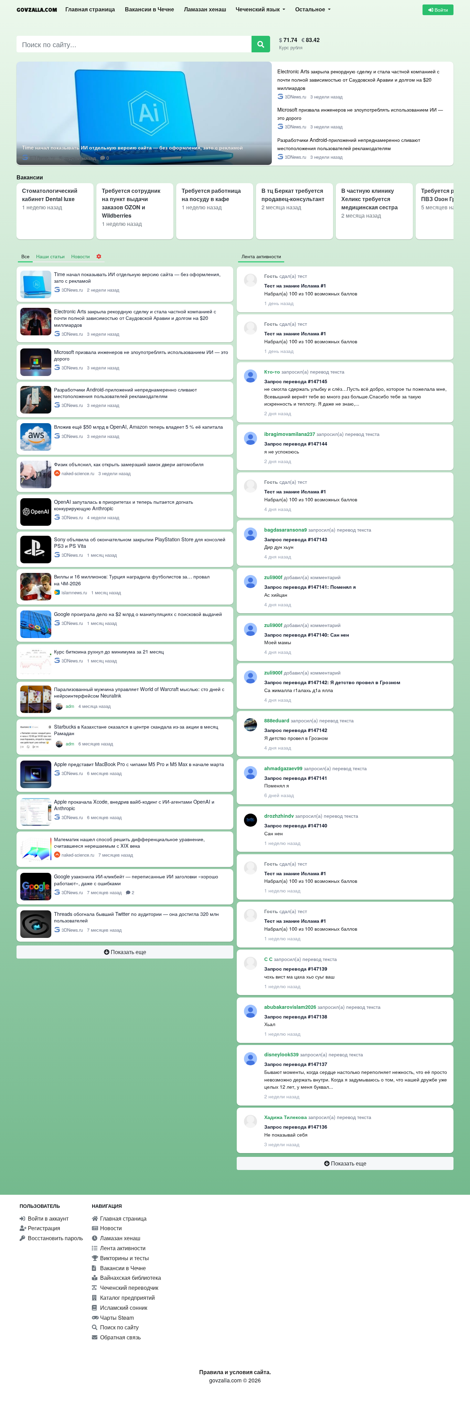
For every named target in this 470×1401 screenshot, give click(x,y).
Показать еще (127, 952)
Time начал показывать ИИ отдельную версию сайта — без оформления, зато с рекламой (132, 147)
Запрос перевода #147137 (295, 1063)
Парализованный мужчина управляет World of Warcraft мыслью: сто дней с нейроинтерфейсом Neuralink (139, 692)
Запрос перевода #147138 (295, 1016)
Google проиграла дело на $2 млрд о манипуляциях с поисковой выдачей (138, 613)
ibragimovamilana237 (290, 433)
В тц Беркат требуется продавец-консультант (292, 195)
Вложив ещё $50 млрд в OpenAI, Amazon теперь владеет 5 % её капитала (138, 426)
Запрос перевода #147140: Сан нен (306, 634)
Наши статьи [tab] (50, 256)
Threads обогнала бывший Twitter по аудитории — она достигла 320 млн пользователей (136, 917)
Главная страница (90, 9)
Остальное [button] (311, 9)
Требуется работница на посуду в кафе (211, 195)
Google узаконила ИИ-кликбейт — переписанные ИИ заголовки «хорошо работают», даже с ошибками (136, 879)
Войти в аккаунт (47, 1218)
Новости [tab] (80, 256)
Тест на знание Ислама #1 (295, 285)
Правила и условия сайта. (235, 1372)
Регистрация (43, 1228)
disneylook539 (282, 1054)
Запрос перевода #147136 (295, 1126)
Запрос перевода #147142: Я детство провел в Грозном (332, 682)
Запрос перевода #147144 (295, 443)
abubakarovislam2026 (291, 1006)
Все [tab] (25, 256)
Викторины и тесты (124, 1258)
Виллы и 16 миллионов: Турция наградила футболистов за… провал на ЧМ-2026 (132, 579)
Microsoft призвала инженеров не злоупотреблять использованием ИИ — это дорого (141, 355)
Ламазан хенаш (205, 9)
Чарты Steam (116, 1317)
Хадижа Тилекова (286, 1117)
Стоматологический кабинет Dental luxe (49, 195)
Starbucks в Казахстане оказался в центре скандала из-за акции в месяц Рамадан (136, 729)
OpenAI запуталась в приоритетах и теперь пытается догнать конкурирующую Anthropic (123, 505)
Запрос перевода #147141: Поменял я (310, 586)
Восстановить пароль (54, 1238)
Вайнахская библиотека (130, 1278)
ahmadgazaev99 (284, 768)
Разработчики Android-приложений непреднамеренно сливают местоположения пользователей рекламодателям (125, 392)
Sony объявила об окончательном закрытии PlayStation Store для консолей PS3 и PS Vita (139, 542)
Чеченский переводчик (128, 1288)
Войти (440, 9)
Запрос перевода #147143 (295, 539)
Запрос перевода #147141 (295, 777)
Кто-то (272, 371)
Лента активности (122, 1248)
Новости (110, 1228)
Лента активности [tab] (261, 256)
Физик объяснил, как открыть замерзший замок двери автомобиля (129, 464)
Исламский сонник (123, 1307)
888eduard (277, 720)
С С (269, 958)
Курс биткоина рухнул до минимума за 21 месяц (109, 651)
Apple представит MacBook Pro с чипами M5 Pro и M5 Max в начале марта (139, 763)
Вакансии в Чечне (149, 9)
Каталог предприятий (127, 1297)
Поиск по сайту (119, 1327)
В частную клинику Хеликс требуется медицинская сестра (369, 199)
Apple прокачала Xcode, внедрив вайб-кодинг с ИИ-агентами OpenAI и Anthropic (134, 805)
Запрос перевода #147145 (295, 381)
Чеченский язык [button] (258, 9)
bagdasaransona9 (286, 529)
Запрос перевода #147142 (295, 729)
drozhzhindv (279, 815)
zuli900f (274, 577)
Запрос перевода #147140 (295, 825)
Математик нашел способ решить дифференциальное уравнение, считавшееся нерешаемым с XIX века (129, 842)
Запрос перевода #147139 (295, 968)
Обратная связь (120, 1337)
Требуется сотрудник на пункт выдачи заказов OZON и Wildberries (131, 203)
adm (71, 706)
